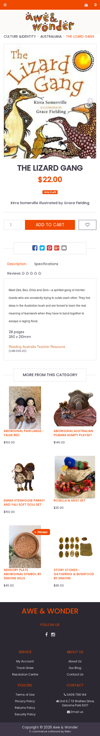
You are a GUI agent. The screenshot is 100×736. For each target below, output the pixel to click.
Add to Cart (50, 225)
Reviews (14, 273)
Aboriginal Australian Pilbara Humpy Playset (73, 433)
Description (16, 263)
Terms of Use (25, 695)
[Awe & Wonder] (50, 21)
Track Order (25, 668)
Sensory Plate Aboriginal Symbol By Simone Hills (22, 574)
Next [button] (90, 101)
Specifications (46, 263)
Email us (76, 712)
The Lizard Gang (80, 36)
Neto (68, 731)
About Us (75, 661)
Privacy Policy (25, 701)
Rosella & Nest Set (69, 500)
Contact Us (75, 674)
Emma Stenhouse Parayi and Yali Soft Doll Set (24, 502)
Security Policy (25, 714)
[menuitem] (35, 248)
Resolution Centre (25, 674)
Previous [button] (9, 101)
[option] (50, 101)
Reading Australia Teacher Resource (37, 346)
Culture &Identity (20, 36)
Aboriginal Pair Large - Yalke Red (24, 433)
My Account (25, 661)
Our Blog (75, 668)
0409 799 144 (76, 695)
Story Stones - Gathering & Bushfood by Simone (74, 574)
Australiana (51, 36)
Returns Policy (25, 708)
